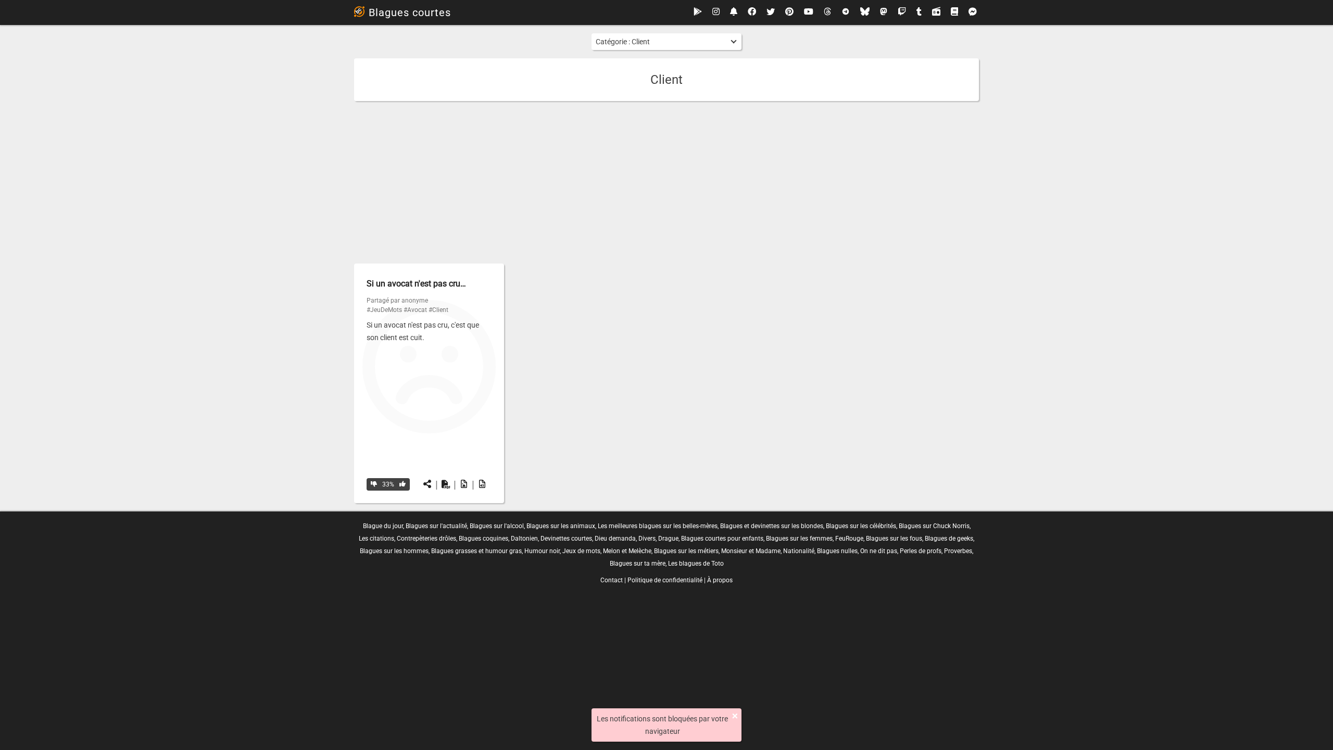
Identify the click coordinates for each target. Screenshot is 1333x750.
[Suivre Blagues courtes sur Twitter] (770, 12)
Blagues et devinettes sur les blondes (771, 526)
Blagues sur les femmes (799, 538)
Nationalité (798, 551)
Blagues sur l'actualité (436, 526)
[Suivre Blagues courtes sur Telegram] (845, 12)
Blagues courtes (410, 12)
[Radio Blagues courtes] (936, 12)
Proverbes (958, 551)
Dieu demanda (615, 538)
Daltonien (524, 538)
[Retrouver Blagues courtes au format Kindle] (954, 12)
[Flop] (374, 484)
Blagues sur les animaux (560, 526)
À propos (720, 580)
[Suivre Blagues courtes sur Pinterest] (789, 12)
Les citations (376, 538)
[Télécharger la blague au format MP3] (482, 484)
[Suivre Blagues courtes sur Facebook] (752, 12)
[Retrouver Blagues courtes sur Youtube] (808, 12)
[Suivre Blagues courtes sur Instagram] (716, 12)
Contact (611, 580)
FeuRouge (849, 538)
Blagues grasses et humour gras (476, 551)
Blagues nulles (837, 551)
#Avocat (415, 310)
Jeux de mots (581, 551)
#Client (438, 310)
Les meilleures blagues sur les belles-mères (658, 526)
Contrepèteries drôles (426, 538)
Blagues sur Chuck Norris (934, 526)
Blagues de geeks (949, 538)
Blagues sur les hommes (394, 551)
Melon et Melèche (627, 551)
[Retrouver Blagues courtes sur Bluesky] (865, 12)
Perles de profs (920, 551)
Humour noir (542, 551)
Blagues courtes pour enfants (722, 538)
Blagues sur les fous (894, 538)
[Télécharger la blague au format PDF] (446, 484)
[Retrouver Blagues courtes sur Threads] (827, 12)
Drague (668, 538)
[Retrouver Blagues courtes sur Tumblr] (919, 12)
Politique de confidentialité (664, 580)
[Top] (402, 484)
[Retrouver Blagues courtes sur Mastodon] (883, 12)
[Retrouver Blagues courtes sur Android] (698, 12)
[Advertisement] (666, 182)
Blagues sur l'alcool (497, 526)
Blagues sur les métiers (686, 551)
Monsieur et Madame (751, 551)
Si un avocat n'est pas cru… (416, 284)
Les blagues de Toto (696, 563)
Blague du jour (383, 526)
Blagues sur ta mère (637, 563)
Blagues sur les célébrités (861, 526)
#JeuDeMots (384, 310)
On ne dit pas (878, 551)
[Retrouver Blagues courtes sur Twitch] (902, 12)
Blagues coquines (483, 538)
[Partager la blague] (427, 484)
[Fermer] (735, 716)
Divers (647, 538)
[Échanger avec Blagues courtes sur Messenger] (973, 12)
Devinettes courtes (566, 538)
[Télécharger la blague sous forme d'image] (464, 484)
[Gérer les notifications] (733, 12)
